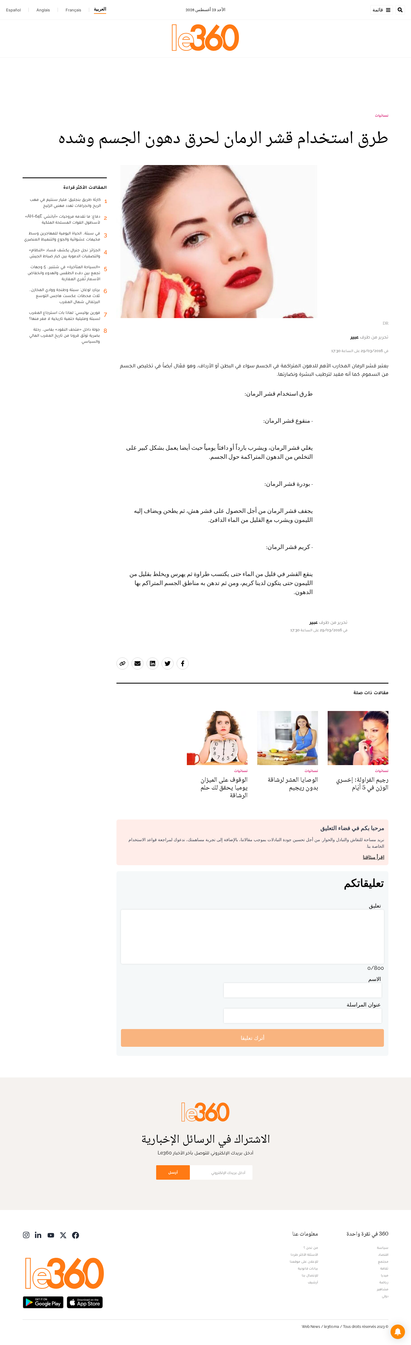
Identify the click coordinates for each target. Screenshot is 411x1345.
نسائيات (381, 115)
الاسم (374, 979)
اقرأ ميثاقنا (373, 857)
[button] (398, 1332)
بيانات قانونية (308, 1268)
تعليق (375, 905)
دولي (385, 1296)
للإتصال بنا (310, 1275)
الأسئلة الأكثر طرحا (304, 1254)
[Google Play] (43, 1301)
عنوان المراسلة (364, 1004)
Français (73, 10)
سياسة (382, 1247)
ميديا (384, 1275)
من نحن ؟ (311, 1247)
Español (13, 10)
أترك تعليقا (252, 1038)
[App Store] (85, 1301)
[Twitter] (63, 1234)
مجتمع (383, 1261)
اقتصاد (383, 1254)
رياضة (383, 1282)
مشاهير (382, 1289)
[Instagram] (26, 1234)
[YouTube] (50, 1234)
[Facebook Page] (75, 1234)
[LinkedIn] (38, 1234)
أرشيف (313, 1282)
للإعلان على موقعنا (304, 1261)
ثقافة (384, 1268)
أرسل (173, 1172)
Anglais (43, 10)
